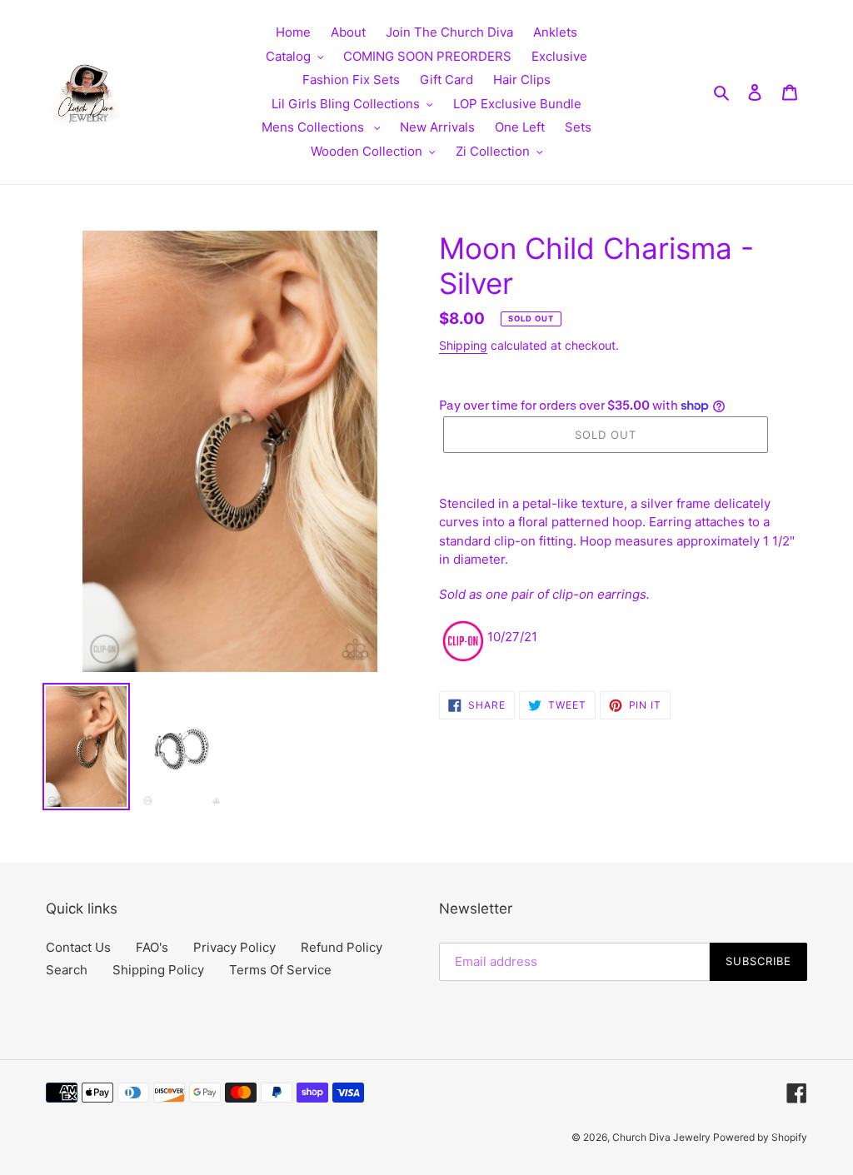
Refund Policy (341, 947)
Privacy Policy (234, 947)
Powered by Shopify (760, 1137)
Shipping (463, 345)
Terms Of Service (280, 970)
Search (66, 970)
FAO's (152, 947)
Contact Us (78, 947)
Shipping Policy (158, 970)
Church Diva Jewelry (662, 1137)
